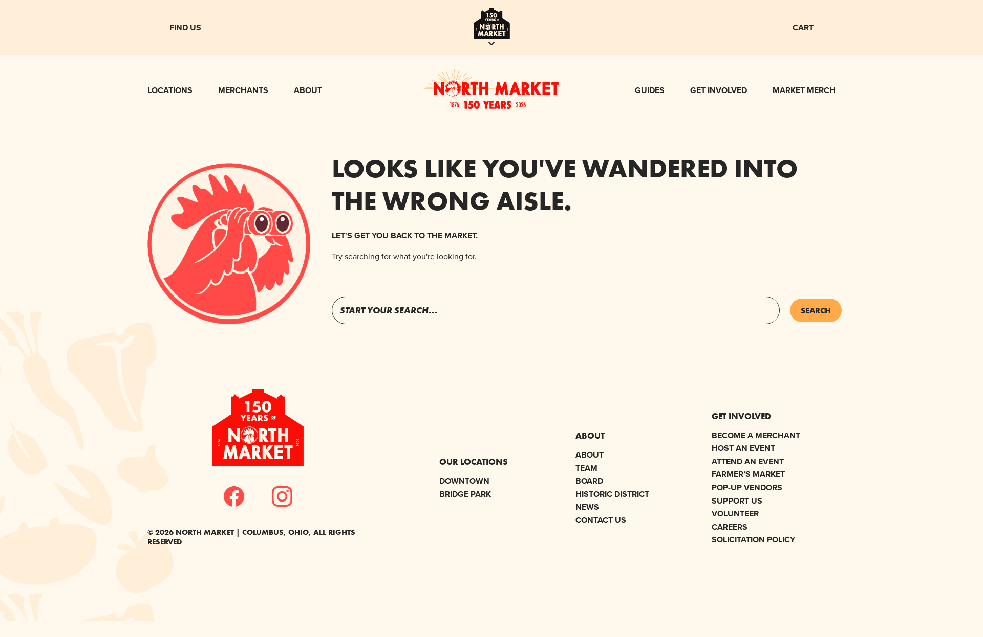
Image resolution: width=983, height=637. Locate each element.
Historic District (612, 494)
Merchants (243, 90)
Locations (170, 90)
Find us (185, 27)
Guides (650, 90)
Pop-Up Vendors (747, 487)
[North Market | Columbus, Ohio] (492, 105)
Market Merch (804, 90)
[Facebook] (234, 496)
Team (586, 468)
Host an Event (743, 448)
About (308, 90)
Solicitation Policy (753, 539)
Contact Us (600, 520)
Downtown (464, 481)
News (587, 507)
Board (589, 481)
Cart (803, 27)
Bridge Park (465, 494)
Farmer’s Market (748, 474)
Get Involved (718, 90)
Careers (729, 527)
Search (816, 310)
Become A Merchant (756, 435)
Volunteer (735, 513)
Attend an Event (748, 461)
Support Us (737, 501)
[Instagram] (282, 496)
